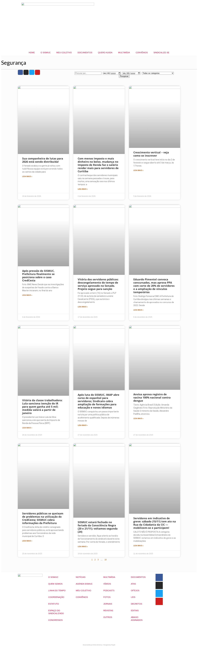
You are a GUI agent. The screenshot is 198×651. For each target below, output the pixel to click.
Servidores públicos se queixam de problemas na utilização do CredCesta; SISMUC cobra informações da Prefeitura (42, 518)
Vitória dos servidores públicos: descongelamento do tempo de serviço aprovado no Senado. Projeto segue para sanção (98, 284)
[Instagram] (26, 72)
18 (106, 560)
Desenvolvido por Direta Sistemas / (93, 645)
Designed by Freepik (109, 645)
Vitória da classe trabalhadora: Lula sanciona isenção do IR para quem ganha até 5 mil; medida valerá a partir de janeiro (42, 406)
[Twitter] (31, 72)
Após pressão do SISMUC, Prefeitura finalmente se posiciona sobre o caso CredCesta (38, 275)
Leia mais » (27, 176)
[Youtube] (37, 72)
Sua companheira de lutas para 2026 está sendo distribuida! (42, 160)
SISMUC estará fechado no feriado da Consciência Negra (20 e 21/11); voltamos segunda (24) (98, 526)
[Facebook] (20, 72)
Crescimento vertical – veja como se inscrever (151, 154)
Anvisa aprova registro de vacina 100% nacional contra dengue (152, 397)
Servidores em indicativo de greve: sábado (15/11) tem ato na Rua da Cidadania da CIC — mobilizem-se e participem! (154, 523)
